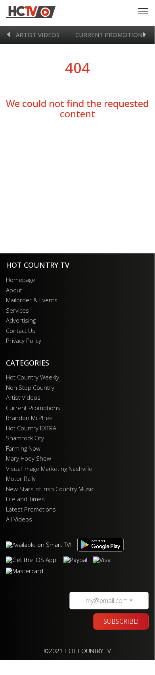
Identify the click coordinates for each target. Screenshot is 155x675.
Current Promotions (110, 35)
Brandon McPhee (29, 418)
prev (8, 34)
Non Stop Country (30, 387)
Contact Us (20, 331)
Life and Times (25, 499)
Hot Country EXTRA (31, 428)
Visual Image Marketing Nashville (49, 469)
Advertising (21, 320)
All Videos (19, 519)
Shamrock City (25, 438)
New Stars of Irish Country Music (50, 489)
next (144, 34)
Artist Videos (37, 35)
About (14, 290)
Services (17, 310)
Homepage (20, 280)
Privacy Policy (23, 340)
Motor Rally (21, 478)
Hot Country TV (30, 12)
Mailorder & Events (31, 300)
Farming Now (23, 448)
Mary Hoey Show (28, 458)
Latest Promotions (31, 509)
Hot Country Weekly (32, 377)
